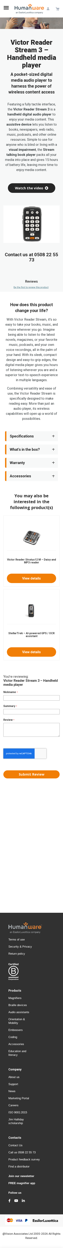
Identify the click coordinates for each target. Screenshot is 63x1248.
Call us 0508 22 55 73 (22, 1152)
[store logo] (29, 9)
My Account (48, 9)
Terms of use (16, 939)
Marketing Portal (18, 1098)
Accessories (16, 1044)
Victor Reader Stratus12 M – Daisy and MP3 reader (31, 561)
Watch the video (29, 188)
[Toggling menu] (6, 8)
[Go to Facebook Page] (9, 1200)
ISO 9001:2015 (17, 1112)
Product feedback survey (24, 1159)
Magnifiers (15, 998)
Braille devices (17, 1005)
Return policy (16, 953)
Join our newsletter (21, 1176)
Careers (13, 1105)
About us (13, 1077)
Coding (12, 1037)
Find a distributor (19, 1166)
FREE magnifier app (21, 1183)
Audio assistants (18, 1012)
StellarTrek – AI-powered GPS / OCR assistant (31, 635)
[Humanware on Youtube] (16, 1200)
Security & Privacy (20, 946)
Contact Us (15, 1145)
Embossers (15, 1030)
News (11, 1091)
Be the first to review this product (31, 287)
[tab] (31, 188)
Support (13, 1084)
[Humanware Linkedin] (23, 1200)
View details (31, 578)
